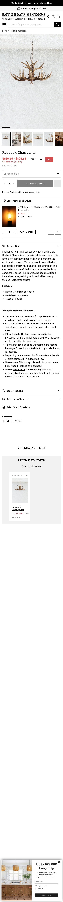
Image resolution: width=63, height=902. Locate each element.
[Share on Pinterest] (19, 421)
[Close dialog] (59, 862)
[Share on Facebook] (3, 421)
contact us (18, 369)
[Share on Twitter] (7, 421)
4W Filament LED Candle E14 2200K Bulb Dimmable (39, 208)
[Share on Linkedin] (12, 421)
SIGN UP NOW (46, 895)
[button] (4, 24)
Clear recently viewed (31, 466)
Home (4, 31)
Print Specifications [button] (18, 407)
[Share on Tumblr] (16, 421)
